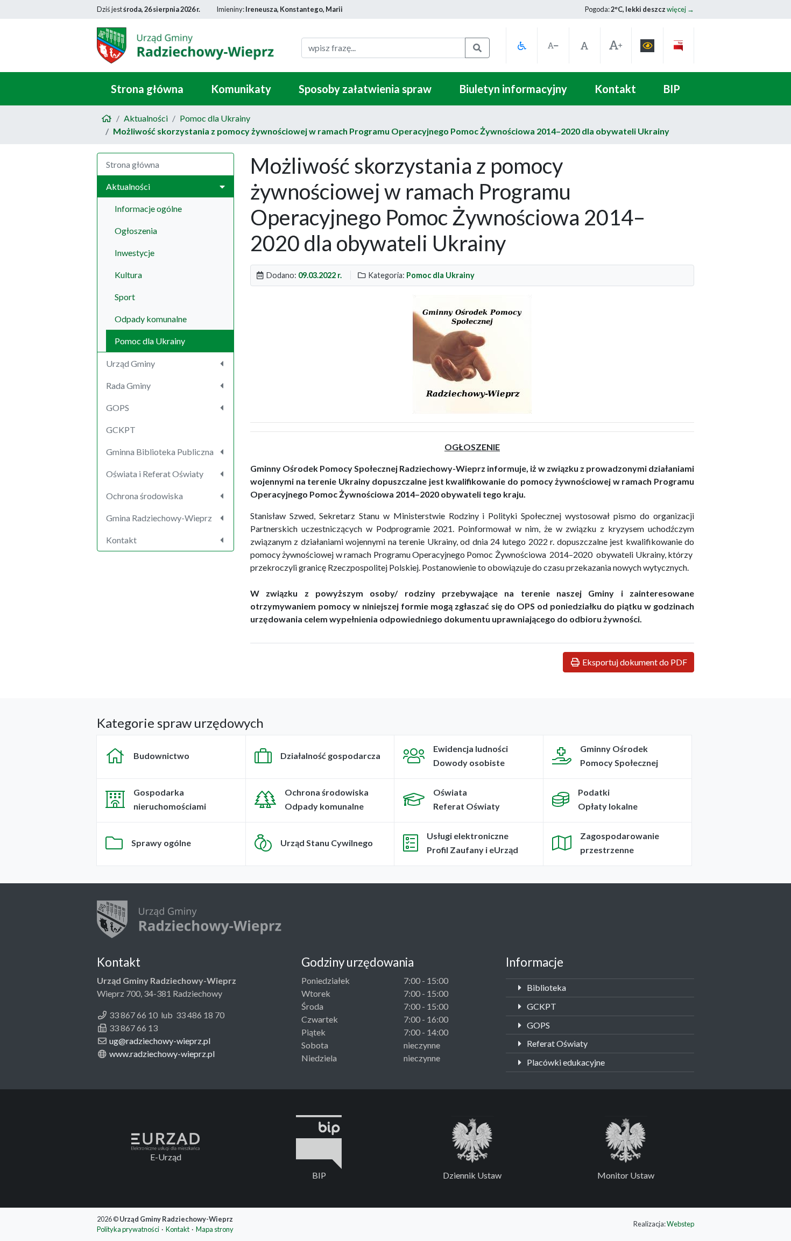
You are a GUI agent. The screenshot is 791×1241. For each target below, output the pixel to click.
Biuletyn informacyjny (513, 88)
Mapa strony (215, 1229)
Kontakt (615, 88)
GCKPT (121, 429)
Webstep (680, 1223)
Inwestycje (134, 252)
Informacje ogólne (148, 208)
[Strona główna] (106, 118)
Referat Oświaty (556, 1043)
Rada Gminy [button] (128, 385)
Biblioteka (545, 987)
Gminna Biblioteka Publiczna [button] (160, 451)
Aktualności (146, 118)
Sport (125, 297)
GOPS (537, 1025)
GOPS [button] (117, 407)
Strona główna (147, 88)
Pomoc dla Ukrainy (215, 118)
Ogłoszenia (136, 230)
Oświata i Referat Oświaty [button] (154, 474)
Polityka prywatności (128, 1229)
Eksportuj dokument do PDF (634, 662)
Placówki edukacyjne (565, 1062)
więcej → (680, 9)
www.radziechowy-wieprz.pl (162, 1053)
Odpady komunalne (151, 319)
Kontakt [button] (121, 540)
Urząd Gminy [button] (130, 363)
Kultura (128, 275)
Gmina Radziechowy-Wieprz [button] (159, 518)
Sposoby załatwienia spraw (365, 88)
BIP (671, 88)
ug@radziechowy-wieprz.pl (159, 1041)
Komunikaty (241, 88)
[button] (521, 45)
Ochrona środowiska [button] (144, 496)
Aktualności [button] (128, 186)
